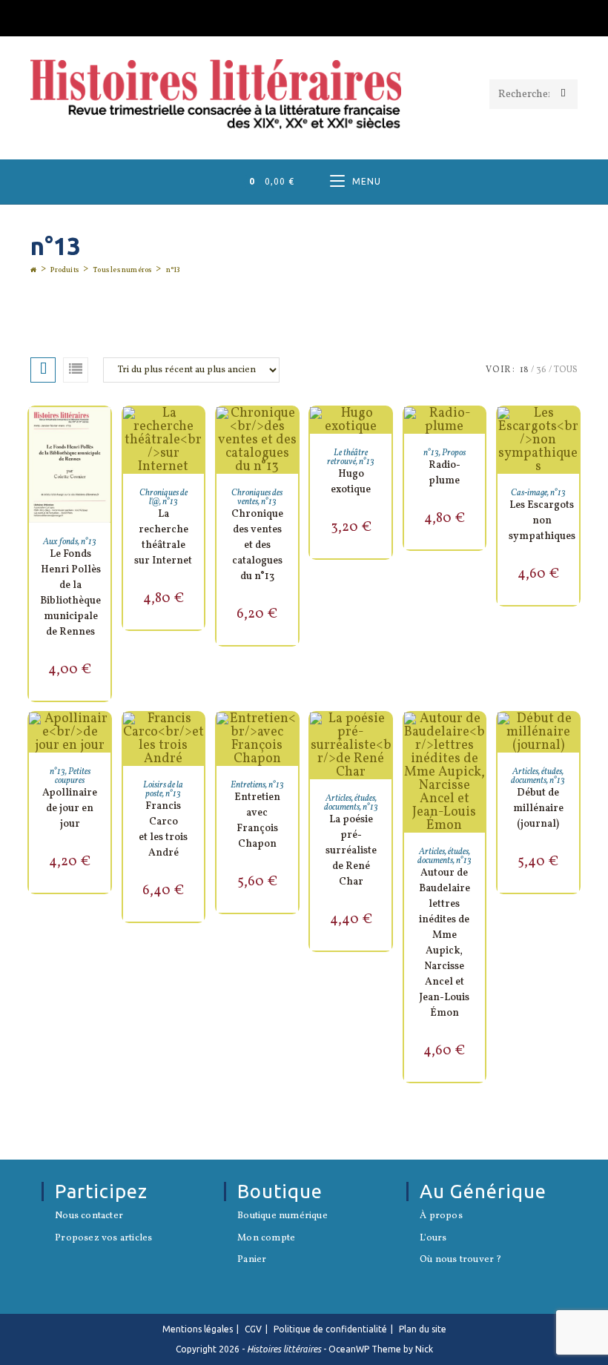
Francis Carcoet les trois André (163, 829)
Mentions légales (197, 1329)
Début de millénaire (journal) (538, 808)
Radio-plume (444, 473)
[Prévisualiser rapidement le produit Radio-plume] (477, 433)
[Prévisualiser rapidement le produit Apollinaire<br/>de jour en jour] (103, 738)
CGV (253, 1329)
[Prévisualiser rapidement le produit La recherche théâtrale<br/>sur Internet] (196, 433)
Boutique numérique (282, 1217)
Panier (251, 1260)
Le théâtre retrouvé (347, 457)
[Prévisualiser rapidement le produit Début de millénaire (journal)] (571, 738)
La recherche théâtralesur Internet (163, 537)
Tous (566, 370)
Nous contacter (89, 1217)
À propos (441, 1217)
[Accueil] (33, 269)
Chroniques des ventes (256, 497)
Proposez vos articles (103, 1239)
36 (541, 370)
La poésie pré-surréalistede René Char (351, 851)
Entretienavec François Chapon (257, 820)
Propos (454, 453)
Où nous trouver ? (460, 1260)
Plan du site (422, 1329)
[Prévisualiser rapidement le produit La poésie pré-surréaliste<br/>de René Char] (384, 738)
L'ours (433, 1239)
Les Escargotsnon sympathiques (542, 520)
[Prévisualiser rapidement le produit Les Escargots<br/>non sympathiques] (571, 433)
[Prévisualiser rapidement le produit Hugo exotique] (384, 433)
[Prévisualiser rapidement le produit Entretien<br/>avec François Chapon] (290, 738)
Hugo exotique (351, 482)
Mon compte (266, 1239)
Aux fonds (60, 542)
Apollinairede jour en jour (69, 808)
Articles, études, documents (350, 803)
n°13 (173, 269)
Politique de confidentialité (330, 1329)
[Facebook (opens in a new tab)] (304, 15)
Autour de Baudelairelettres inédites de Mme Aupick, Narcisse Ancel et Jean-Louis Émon (444, 943)
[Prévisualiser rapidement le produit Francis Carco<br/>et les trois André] (196, 738)
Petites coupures (72, 776)
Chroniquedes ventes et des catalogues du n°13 (257, 545)
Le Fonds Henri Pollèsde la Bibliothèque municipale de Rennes (70, 593)
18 (524, 370)
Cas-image (529, 493)
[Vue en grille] (43, 370)
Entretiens (248, 785)
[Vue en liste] (75, 370)
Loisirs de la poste (163, 789)
